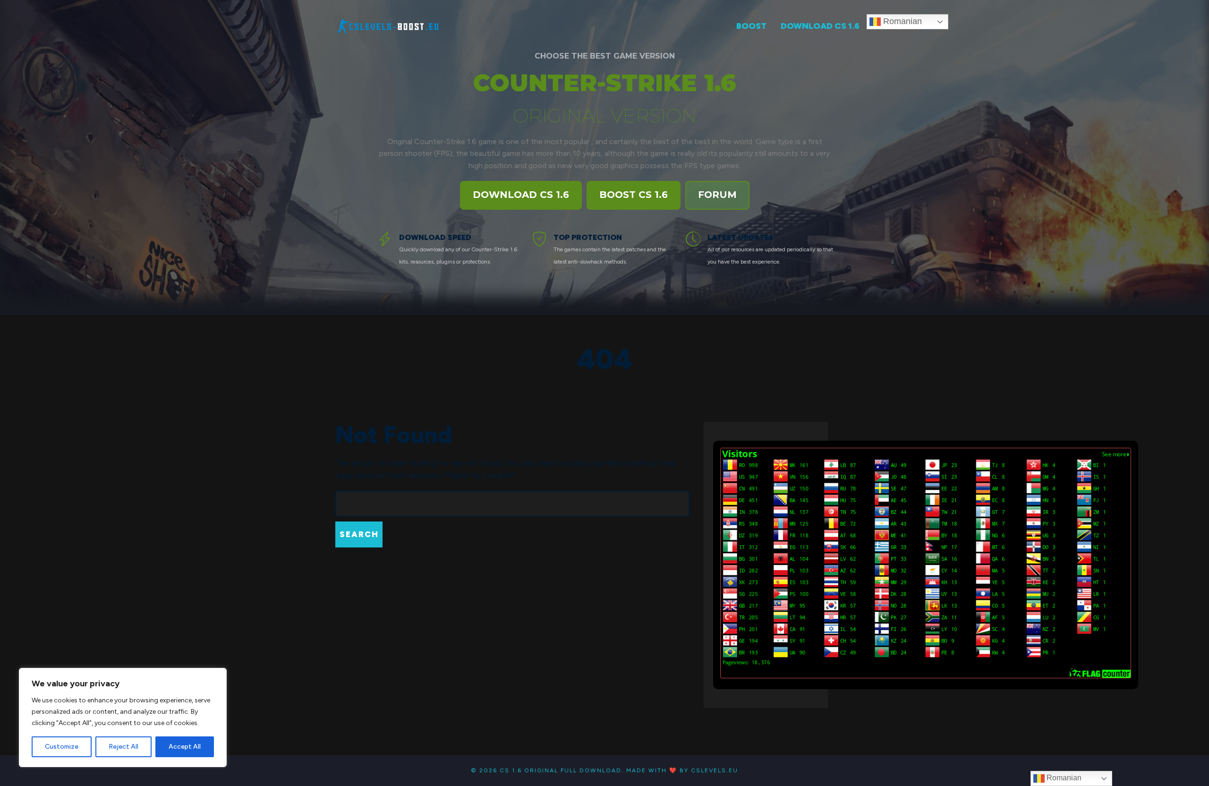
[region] (123, 717)
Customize (61, 747)
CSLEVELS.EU (714, 770)
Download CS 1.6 (521, 194)
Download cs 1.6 (820, 26)
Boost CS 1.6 (633, 194)
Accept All (185, 747)
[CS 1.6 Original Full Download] (388, 25)
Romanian (901, 21)
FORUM (717, 194)
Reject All (123, 747)
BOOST (751, 26)
